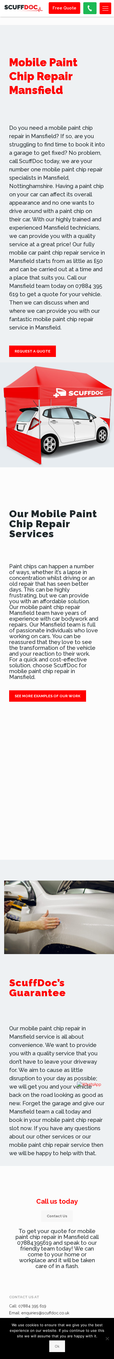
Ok (57, 1346)
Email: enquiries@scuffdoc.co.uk (39, 1312)
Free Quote (64, 8)
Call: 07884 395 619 (27, 1306)
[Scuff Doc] (23, 8)
